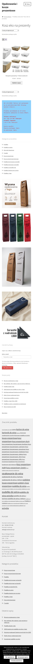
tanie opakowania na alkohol (16, 505)
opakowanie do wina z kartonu (12, 477)
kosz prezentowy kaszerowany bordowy (15, 444)
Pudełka (6, 144)
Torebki (6, 153)
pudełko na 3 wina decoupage (9, 501)
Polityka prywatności (16, 660)
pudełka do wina (19, 486)
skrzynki (8, 505)
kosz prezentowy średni (16, 467)
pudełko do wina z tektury (16, 499)
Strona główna (7, 16)
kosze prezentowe (9, 438)
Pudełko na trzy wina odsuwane (13, 503)
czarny (14, 429)
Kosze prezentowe (8, 156)
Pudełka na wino (8, 147)
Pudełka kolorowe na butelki (11, 164)
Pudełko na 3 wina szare (19, 501)
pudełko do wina (10, 492)
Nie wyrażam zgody (23, 657)
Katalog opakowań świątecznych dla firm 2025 (16, 392)
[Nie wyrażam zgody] (31, 654)
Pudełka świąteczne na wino (11, 170)
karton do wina (22, 429)
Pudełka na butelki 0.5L (10, 167)
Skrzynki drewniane (9, 150)
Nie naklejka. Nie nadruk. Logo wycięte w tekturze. (17, 383)
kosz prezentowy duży (21, 441)
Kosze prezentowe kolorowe (11, 159)
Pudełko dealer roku (9, 386)
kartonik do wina (9, 432)
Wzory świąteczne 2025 (10, 407)
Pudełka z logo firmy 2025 (10, 401)
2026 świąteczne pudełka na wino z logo (14, 389)
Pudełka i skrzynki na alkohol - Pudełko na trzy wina (20, 489)
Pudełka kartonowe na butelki (12, 162)
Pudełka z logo (8, 173)
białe (11, 429)
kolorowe (18, 433)
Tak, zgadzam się (9, 657)
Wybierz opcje (16, 83)
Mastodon (4, 413)
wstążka (5, 508)
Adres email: (5, 354)
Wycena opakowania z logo (11, 381)
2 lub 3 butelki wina (5, 429)
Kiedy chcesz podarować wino (11, 395)
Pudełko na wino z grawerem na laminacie (15, 404)
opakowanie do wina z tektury (12, 480)
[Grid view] (3, 39)
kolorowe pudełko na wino (22, 435)
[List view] (6, 39)
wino (24, 505)
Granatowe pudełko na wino (11, 398)
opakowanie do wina (12, 473)
